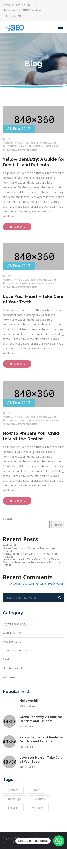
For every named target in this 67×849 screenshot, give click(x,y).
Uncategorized (12, 668)
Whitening (9, 677)
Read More (20, 227)
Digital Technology (14, 624)
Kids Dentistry (12, 641)
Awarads (13, 790)
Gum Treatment (13, 632)
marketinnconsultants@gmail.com (29, 142)
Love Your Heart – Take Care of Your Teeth (31, 559)
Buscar (7, 518)
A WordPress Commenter (26, 583)
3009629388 (31, 10)
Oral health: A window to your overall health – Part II (31, 563)
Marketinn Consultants (38, 842)
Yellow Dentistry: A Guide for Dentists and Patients (30, 555)
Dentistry (39, 799)
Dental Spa (14, 799)
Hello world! (10, 545)
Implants (13, 807)
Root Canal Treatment (17, 650)
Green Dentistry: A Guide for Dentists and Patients (29, 549)
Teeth (7, 659)
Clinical (35, 790)
